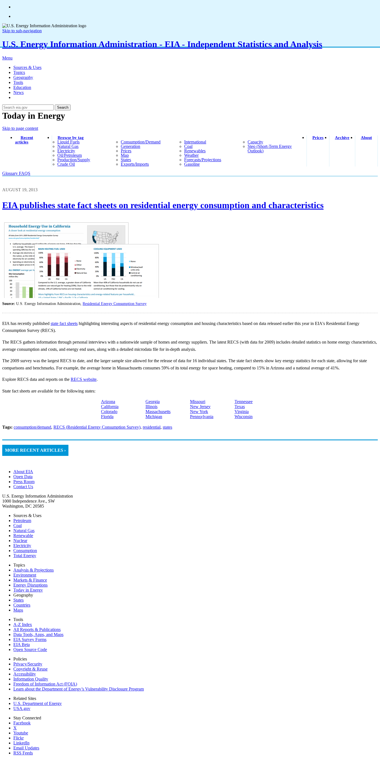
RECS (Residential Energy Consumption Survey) (96, 427)
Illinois (151, 406)
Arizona (108, 401)
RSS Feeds (23, 753)
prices (126, 150)
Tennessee (244, 401)
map (125, 155)
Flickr (18, 738)
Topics (19, 72)
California (110, 406)
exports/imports (135, 164)
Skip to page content (20, 128)
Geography (23, 77)
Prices (318, 137)
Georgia (152, 401)
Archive (342, 137)
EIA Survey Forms (29, 639)
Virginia (242, 411)
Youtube (20, 733)
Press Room (23, 481)
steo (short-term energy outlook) (270, 148)
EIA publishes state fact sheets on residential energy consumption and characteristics (163, 205)
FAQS (24, 173)
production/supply (73, 159)
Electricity (22, 545)
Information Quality (30, 679)
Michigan (153, 416)
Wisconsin (244, 416)
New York (199, 411)
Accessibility (24, 674)
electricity (66, 150)
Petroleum (22, 520)
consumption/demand (141, 142)
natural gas (67, 146)
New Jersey (200, 406)
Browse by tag (71, 137)
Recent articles (24, 139)
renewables (195, 150)
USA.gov (21, 708)
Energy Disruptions (30, 585)
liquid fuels (68, 142)
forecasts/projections (202, 159)
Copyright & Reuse (30, 669)
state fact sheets (64, 323)
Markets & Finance (30, 580)
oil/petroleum (69, 155)
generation (130, 146)
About (366, 137)
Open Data (23, 476)
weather (191, 155)
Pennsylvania (201, 416)
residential (152, 427)
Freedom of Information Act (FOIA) (45, 684)
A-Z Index (22, 624)
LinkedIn (21, 743)
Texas (240, 406)
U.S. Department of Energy (37, 703)
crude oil (66, 164)
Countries (21, 605)
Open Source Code (30, 649)
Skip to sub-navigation (22, 30)
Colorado (109, 411)
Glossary (10, 173)
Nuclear (20, 540)
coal (188, 146)
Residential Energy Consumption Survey (115, 304)
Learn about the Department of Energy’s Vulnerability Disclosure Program (78, 689)
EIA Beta (21, 644)
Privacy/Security (27, 664)
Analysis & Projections (33, 570)
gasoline (192, 164)
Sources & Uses (27, 67)
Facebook (22, 723)
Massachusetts (158, 411)
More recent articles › (35, 450)
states (126, 159)
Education (22, 87)
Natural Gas (23, 530)
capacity (255, 142)
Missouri (197, 401)
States (18, 600)
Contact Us (23, 486)
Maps (18, 610)
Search (62, 107)
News (18, 92)
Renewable (23, 535)
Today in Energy (28, 590)
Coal (17, 525)
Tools (18, 82)
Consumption (25, 550)
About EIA (23, 471)
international (195, 142)
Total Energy (24, 555)
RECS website (84, 379)
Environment (24, 575)
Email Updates (26, 748)
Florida (107, 416)
